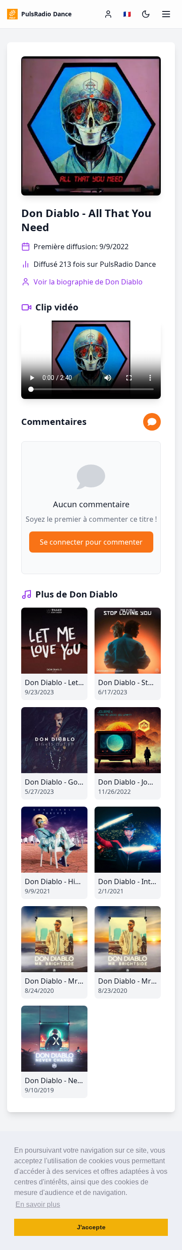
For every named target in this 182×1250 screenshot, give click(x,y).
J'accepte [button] (91, 1227)
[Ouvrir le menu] (166, 14)
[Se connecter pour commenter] (152, 422)
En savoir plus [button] (37, 1204)
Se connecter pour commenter (91, 542)
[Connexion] (108, 14)
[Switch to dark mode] (146, 14)
